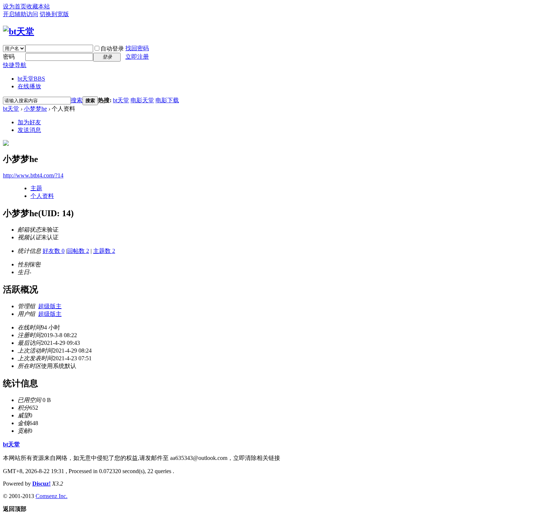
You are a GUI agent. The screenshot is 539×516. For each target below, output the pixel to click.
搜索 (76, 100)
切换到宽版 (54, 14)
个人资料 (42, 196)
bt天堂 (31, 78)
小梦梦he (35, 109)
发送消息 (29, 130)
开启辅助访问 (20, 14)
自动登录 (112, 48)
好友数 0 (54, 251)
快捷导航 (14, 65)
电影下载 (167, 100)
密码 (9, 57)
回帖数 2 (78, 251)
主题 (36, 188)
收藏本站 (38, 6)
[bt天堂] (18, 31)
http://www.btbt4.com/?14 (33, 175)
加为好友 (29, 122)
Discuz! (41, 483)
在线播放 (29, 86)
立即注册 (137, 57)
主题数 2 (104, 251)
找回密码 (137, 48)
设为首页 (14, 6)
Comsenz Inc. (51, 496)
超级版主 (50, 306)
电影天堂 (142, 100)
